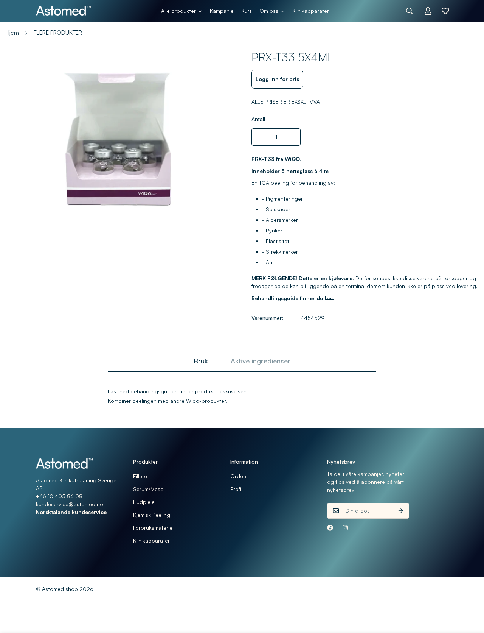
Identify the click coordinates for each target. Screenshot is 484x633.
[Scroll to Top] (469, 591)
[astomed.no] (63, 11)
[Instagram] (345, 528)
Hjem (12, 32)
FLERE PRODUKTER (58, 32)
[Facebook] (330, 528)
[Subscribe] (400, 511)
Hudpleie (144, 502)
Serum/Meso (148, 489)
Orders (239, 476)
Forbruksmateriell (154, 527)
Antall (258, 119)
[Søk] (409, 11)
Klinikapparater (151, 540)
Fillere (140, 476)
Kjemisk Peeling (151, 514)
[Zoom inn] (216, 65)
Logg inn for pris (277, 79)
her (329, 298)
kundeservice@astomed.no (69, 504)
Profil (236, 489)
